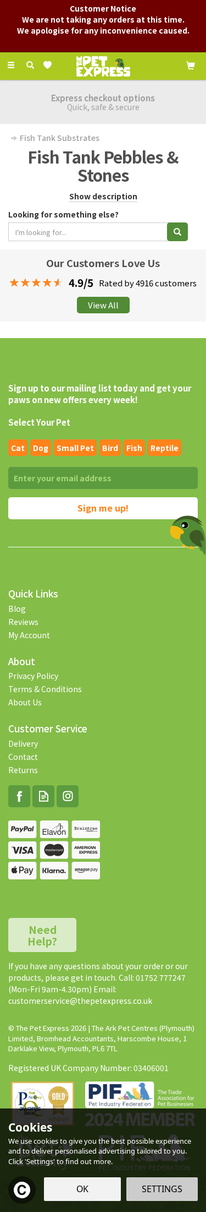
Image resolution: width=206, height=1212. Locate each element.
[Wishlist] (49, 65)
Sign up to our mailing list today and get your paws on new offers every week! (99, 393)
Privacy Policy (33, 675)
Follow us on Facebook (19, 796)
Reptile (165, 447)
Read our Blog (43, 796)
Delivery (23, 743)
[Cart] (190, 64)
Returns (23, 769)
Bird (110, 447)
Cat (18, 447)
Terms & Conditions (45, 688)
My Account (29, 634)
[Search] (30, 65)
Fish (134, 447)
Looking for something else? (63, 214)
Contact (23, 756)
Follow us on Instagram (68, 796)
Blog (17, 608)
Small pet (75, 447)
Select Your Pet (39, 422)
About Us (25, 702)
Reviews (23, 621)
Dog (40, 447)
